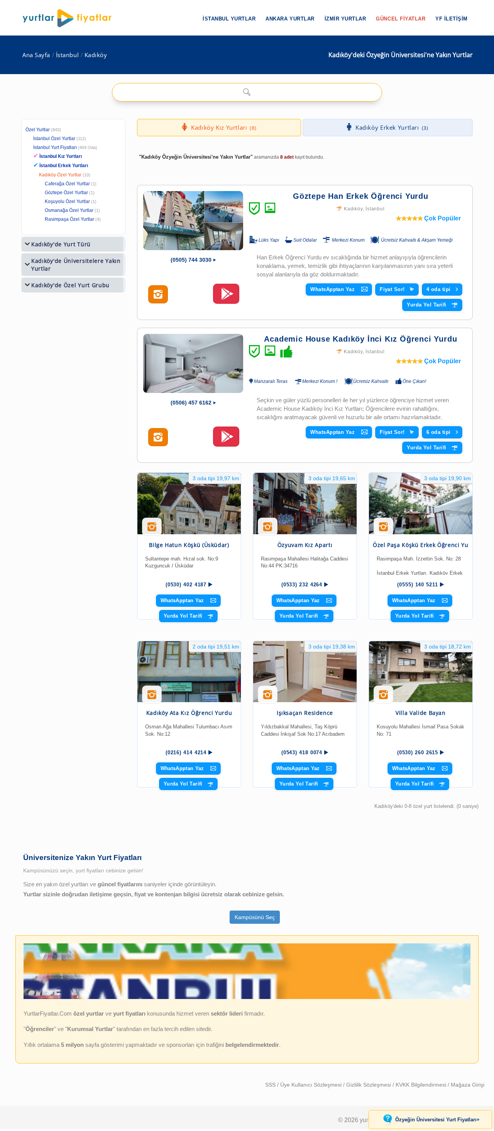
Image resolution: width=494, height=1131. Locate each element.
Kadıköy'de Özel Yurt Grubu (70, 285)
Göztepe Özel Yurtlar (66, 192)
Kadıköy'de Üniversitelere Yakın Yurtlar (76, 264)
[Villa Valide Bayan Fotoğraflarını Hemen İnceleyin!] (383, 697)
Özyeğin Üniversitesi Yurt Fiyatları (437, 1119)
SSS (271, 1085)
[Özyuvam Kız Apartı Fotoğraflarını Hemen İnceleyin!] (267, 530)
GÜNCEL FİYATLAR (400, 19)
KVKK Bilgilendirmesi (422, 1085)
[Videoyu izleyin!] (226, 297)
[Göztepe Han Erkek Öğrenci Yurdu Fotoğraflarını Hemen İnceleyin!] (158, 294)
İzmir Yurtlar (345, 19)
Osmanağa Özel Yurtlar (69, 210)
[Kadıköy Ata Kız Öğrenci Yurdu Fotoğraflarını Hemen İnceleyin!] (152, 697)
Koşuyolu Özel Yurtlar (67, 201)
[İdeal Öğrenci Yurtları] (247, 997)
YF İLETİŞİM (451, 19)
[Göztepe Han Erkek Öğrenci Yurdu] (193, 220)
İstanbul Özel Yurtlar (54, 138)
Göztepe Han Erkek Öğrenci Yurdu (360, 196)
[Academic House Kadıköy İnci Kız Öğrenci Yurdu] (193, 363)
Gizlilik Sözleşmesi (369, 1085)
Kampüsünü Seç (255, 917)
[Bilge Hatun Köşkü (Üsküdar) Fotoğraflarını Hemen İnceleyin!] (152, 530)
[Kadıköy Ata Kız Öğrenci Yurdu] (189, 672)
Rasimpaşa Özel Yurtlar (69, 219)
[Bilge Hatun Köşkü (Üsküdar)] (189, 503)
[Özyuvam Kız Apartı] (305, 503)
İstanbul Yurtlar (229, 19)
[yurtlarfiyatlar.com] (71, 18)
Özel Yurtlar (37, 129)
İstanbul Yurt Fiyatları (65, 147)
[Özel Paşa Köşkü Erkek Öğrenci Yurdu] (420, 503)
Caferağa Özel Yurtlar (67, 183)
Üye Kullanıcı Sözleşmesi (311, 1085)
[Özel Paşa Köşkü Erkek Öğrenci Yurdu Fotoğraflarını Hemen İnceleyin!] (383, 530)
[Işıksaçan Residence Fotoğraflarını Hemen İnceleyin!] (267, 697)
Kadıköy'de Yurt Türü (61, 244)
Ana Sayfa (36, 55)
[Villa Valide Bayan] (420, 672)
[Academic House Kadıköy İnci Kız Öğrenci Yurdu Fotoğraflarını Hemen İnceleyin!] (158, 437)
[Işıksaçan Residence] (305, 672)
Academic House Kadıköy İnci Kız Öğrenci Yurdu (360, 339)
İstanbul (67, 55)
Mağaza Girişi (467, 1085)
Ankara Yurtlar (290, 19)
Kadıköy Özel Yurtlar (60, 175)
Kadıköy (96, 55)
